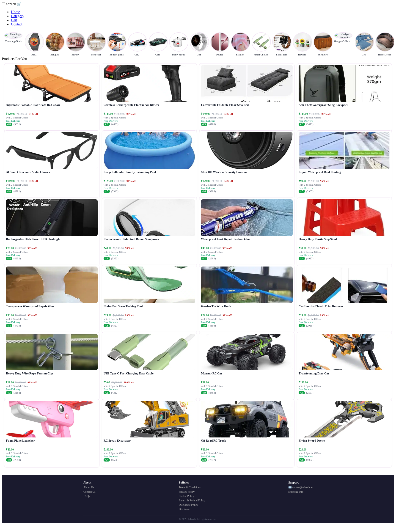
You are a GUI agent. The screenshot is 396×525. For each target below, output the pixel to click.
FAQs (86, 496)
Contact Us (89, 491)
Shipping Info (295, 491)
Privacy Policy (187, 491)
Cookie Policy (186, 496)
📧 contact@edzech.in (300, 487)
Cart (14, 20)
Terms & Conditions (190, 487)
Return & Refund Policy (192, 500)
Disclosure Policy (188, 504)
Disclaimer (184, 509)
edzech (11, 4)
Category (17, 16)
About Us (88, 487)
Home (15, 12)
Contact (16, 24)
